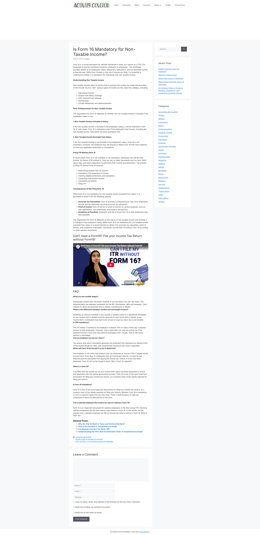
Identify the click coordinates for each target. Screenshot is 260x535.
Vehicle (161, 202)
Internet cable (164, 157)
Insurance (146, 5)
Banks (137, 5)
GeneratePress (144, 532)
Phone (161, 174)
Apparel (161, 119)
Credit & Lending (165, 133)
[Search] (184, 49)
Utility (160, 195)
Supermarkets (164, 188)
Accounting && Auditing (83, 437)
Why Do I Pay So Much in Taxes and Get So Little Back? (101, 424)
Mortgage (162, 171)
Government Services (167, 146)
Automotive (126, 5)
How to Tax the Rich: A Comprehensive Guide (97, 426)
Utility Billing (163, 198)
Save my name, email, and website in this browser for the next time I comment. (107, 502)
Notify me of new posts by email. (88, 513)
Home (116, 5)
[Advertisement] (130, 25)
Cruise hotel (163, 136)
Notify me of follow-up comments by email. (92, 507)
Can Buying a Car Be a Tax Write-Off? (94, 429)
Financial (162, 143)
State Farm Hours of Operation (171, 78)
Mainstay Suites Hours (167, 75)
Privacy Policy (180, 5)
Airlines (161, 115)
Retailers (162, 181)
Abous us (157, 5)
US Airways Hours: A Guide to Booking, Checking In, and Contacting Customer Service (170, 90)
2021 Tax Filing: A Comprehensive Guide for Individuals (94, 441)
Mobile (161, 167)
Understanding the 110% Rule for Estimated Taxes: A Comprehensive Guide (110, 432)
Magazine (162, 160)
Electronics (162, 140)
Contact (168, 5)
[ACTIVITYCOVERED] (91, 5)
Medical (161, 164)
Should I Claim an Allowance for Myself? (89, 439)
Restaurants (163, 178)
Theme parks (163, 191)
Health (161, 150)
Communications (165, 129)
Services (161, 184)
